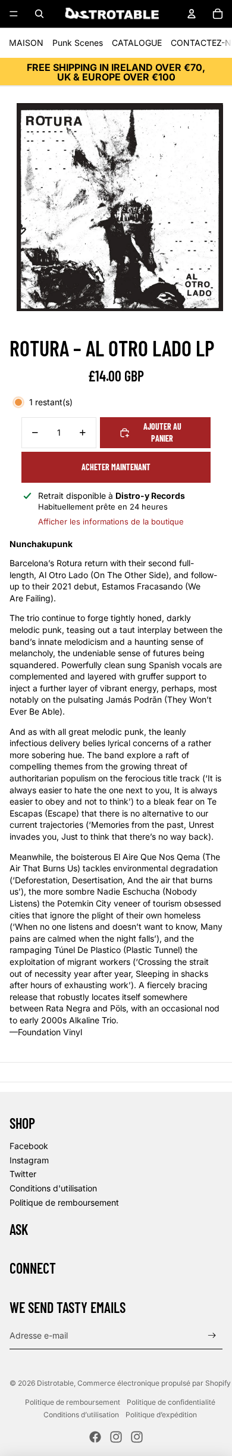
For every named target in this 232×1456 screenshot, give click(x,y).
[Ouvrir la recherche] (39, 14)
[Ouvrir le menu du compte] (191, 14)
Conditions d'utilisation (53, 1188)
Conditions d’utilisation (81, 1414)
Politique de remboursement (64, 1202)
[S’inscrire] (212, 1335)
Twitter (23, 1174)
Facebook (29, 1146)
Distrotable (55, 1383)
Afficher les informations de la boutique (111, 521)
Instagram (29, 1160)
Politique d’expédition (161, 1414)
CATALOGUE (137, 43)
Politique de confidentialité (171, 1402)
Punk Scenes (77, 43)
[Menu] (13, 13)
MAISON (26, 43)
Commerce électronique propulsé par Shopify (154, 1383)
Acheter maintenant (116, 467)
